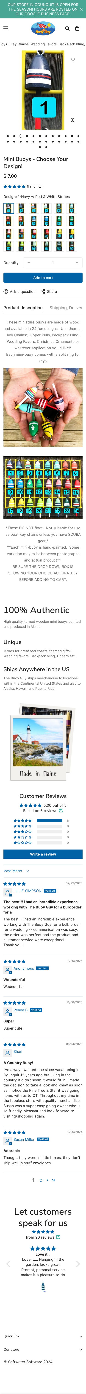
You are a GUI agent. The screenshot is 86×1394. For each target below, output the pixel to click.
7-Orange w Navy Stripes (8, 221)
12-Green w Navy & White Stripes (72, 221)
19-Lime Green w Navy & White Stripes (8, 246)
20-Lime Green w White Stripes (21, 246)
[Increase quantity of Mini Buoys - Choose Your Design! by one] (77, 263)
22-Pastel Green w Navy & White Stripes (46, 246)
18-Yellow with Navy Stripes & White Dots (72, 234)
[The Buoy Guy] (43, 28)
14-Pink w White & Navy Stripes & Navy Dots (21, 234)
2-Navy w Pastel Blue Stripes (21, 208)
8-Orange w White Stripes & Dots (21, 221)
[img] (14, 884)
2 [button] (41, 1180)
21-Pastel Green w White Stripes (34, 246)
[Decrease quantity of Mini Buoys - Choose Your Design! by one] (28, 263)
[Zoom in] (73, 120)
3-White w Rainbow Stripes (34, 208)
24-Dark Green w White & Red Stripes (72, 246)
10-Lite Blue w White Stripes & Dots (46, 221)
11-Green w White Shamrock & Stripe (59, 221)
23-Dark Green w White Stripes (59, 246)
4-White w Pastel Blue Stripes (46, 208)
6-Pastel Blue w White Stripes (72, 208)
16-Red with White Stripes (46, 234)
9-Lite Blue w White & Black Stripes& (34, 221)
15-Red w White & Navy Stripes (34, 234)
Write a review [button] (43, 854)
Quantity (11, 262)
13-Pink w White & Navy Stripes (8, 234)
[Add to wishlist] (73, 60)
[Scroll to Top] (77, 1369)
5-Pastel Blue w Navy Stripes (59, 208)
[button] (77, 28)
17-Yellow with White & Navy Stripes (59, 234)
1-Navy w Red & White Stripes (8, 208)
